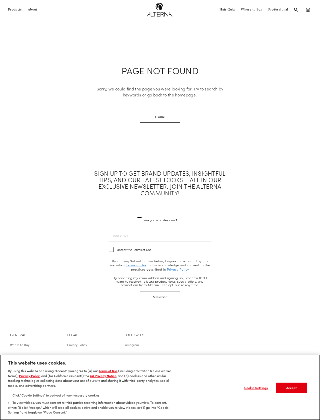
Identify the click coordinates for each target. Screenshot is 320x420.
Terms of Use (108, 371)
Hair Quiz (227, 9)
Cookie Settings (256, 388)
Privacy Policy (77, 345)
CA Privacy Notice (103, 376)
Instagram (131, 345)
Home (160, 117)
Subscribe (160, 297)
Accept (291, 388)
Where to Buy (251, 9)
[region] (160, 387)
